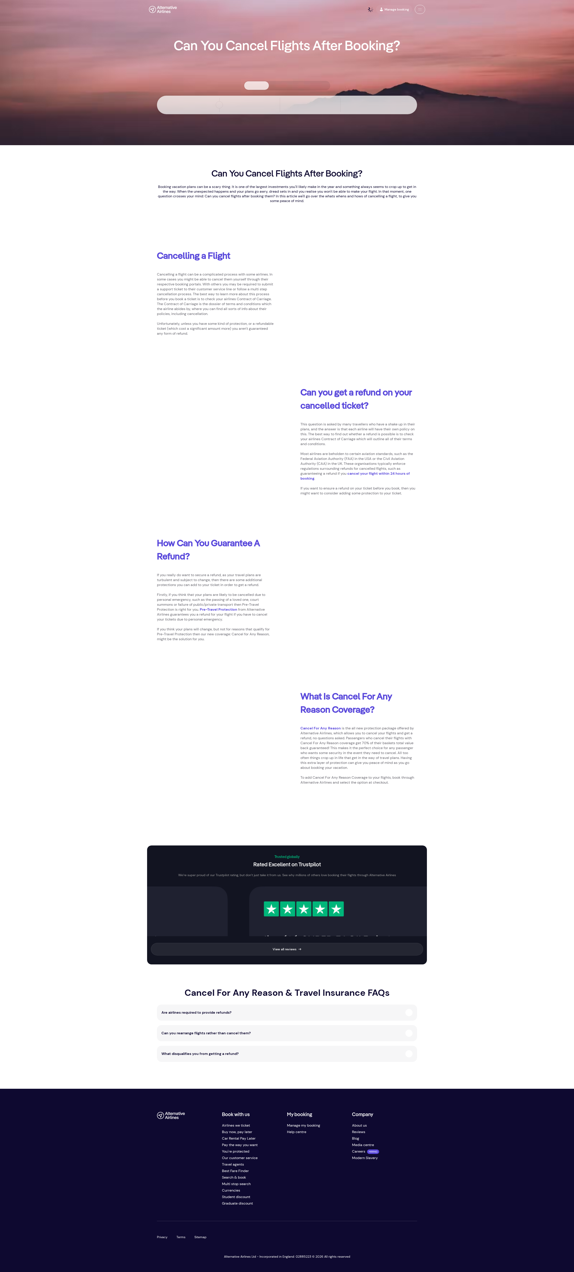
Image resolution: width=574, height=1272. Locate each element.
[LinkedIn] (196, 1205)
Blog (355, 1138)
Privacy (162, 1237)
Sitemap (200, 1237)
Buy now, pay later (237, 1132)
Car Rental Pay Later (239, 1138)
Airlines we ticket (236, 1125)
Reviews (358, 1132)
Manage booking (397, 9)
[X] (169, 1205)
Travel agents (233, 1164)
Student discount (236, 1196)
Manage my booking (303, 1125)
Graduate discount (237, 1203)
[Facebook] (160, 1205)
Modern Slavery (365, 1158)
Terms (180, 1237)
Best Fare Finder (235, 1171)
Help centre (296, 1132)
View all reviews (284, 949)
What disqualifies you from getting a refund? (200, 1053)
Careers (358, 1151)
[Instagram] (187, 1205)
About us (359, 1125)
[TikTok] (178, 1205)
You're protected (235, 1151)
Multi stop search (236, 1183)
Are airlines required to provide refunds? (196, 1012)
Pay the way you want (240, 1145)
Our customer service (240, 1158)
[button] (420, 9)
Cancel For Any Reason (320, 728)
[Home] (163, 9)
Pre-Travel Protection (218, 609)
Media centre (363, 1145)
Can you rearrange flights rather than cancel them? (206, 1033)
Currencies (231, 1190)
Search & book (234, 1177)
